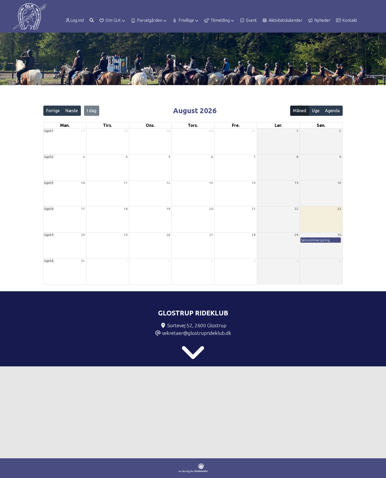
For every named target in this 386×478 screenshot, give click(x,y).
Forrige (53, 110)
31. (254, 130)
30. (211, 130)
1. (297, 130)
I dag (91, 110)
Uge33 (49, 182)
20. (211, 208)
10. (83, 182)
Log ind (77, 20)
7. (255, 156)
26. (168, 234)
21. (254, 208)
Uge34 (49, 208)
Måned (299, 110)
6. (212, 156)
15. (297, 182)
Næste (71, 110)
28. (126, 130)
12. (168, 182)
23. (339, 208)
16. (339, 182)
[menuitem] (76, 20)
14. (254, 182)
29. (168, 130)
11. (126, 182)
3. (84, 156)
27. (83, 130)
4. (127, 156)
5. (169, 156)
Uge (315, 110)
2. (340, 130)
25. (126, 234)
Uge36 (49, 260)
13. (211, 182)
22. (297, 208)
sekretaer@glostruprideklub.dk (196, 333)
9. (340, 156)
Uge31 (49, 130)
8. (297, 156)
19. (168, 208)
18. (126, 208)
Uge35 (49, 234)
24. (83, 234)
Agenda (332, 110)
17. (83, 208)
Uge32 (49, 156)
